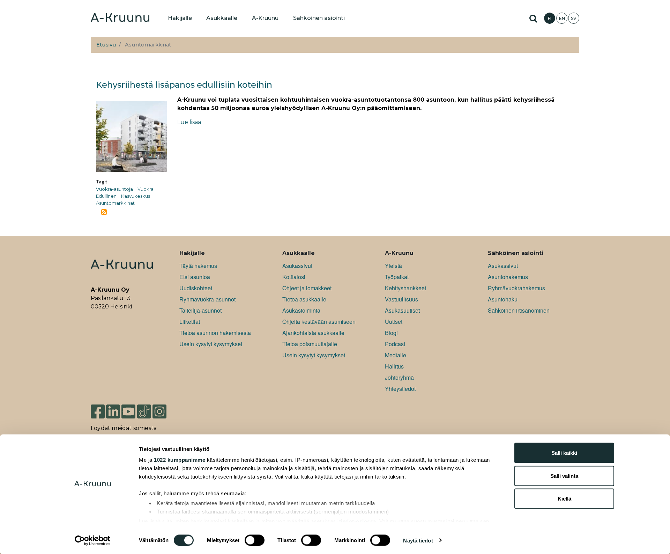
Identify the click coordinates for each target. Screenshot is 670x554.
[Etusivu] (120, 18)
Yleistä (393, 266)
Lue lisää (189, 122)
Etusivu (106, 45)
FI (549, 18)
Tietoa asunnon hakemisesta (215, 333)
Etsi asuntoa (194, 277)
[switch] (255, 540)
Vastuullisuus (401, 299)
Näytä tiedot (418, 540)
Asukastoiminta (301, 310)
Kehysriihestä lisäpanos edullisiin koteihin (184, 85)
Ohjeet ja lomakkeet (307, 288)
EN (562, 18)
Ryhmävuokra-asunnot (207, 299)
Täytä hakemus (198, 266)
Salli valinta (564, 476)
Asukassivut (297, 266)
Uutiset (393, 322)
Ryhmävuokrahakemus (516, 288)
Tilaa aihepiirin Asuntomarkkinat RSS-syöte (104, 212)
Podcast (395, 344)
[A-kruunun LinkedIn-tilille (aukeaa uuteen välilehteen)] (113, 411)
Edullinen (106, 196)
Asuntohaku (503, 299)
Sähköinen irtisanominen (519, 310)
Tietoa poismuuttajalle (309, 344)
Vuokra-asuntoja (114, 189)
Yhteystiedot (400, 389)
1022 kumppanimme (179, 460)
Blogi (391, 333)
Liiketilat (189, 322)
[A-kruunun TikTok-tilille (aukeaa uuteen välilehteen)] (144, 411)
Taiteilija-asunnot (200, 310)
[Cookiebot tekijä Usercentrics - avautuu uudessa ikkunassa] (92, 540)
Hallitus (394, 366)
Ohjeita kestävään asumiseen (319, 322)
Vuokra (145, 189)
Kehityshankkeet (405, 288)
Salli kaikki (564, 453)
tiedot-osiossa (357, 521)
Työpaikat (397, 277)
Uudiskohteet (195, 288)
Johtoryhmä (399, 377)
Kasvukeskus (135, 196)
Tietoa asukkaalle (304, 299)
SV (573, 18)
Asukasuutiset (402, 310)
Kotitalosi (293, 277)
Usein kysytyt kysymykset (210, 344)
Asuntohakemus (508, 277)
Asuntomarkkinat (115, 203)
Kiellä (564, 499)
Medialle (395, 355)
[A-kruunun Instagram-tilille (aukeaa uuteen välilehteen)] (164, 411)
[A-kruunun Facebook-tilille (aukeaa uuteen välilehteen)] (98, 411)
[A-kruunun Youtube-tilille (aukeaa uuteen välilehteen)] (128, 411)
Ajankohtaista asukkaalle (313, 333)
